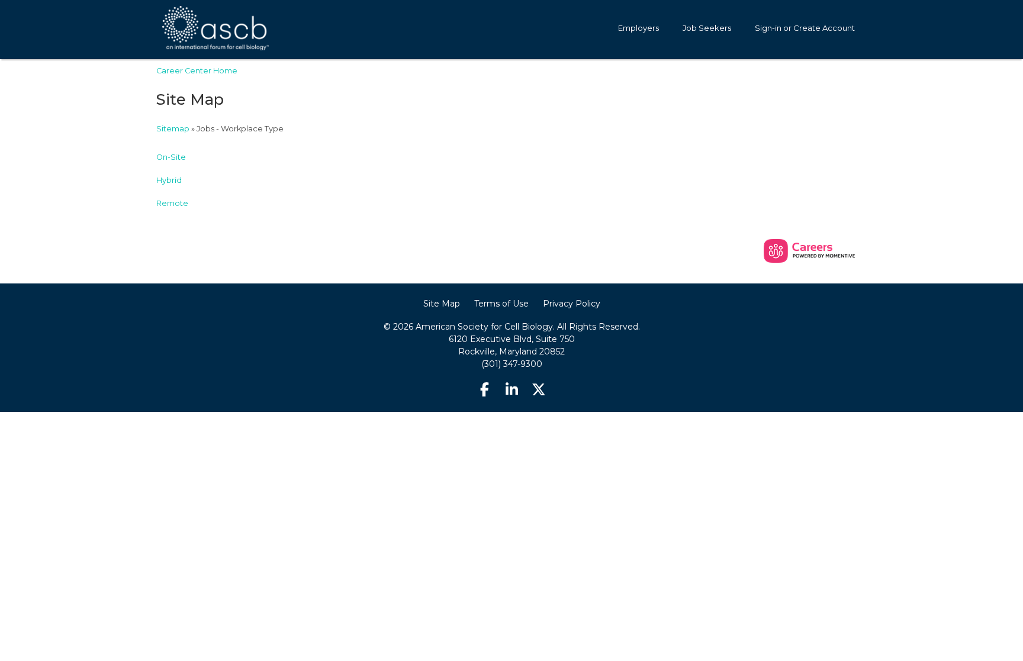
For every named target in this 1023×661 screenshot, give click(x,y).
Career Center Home (196, 70)
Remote (172, 203)
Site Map (441, 303)
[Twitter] (539, 389)
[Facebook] (485, 389)
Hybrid (169, 180)
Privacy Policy (571, 303)
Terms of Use (501, 303)
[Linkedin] (511, 389)
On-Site (171, 157)
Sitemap (172, 128)
